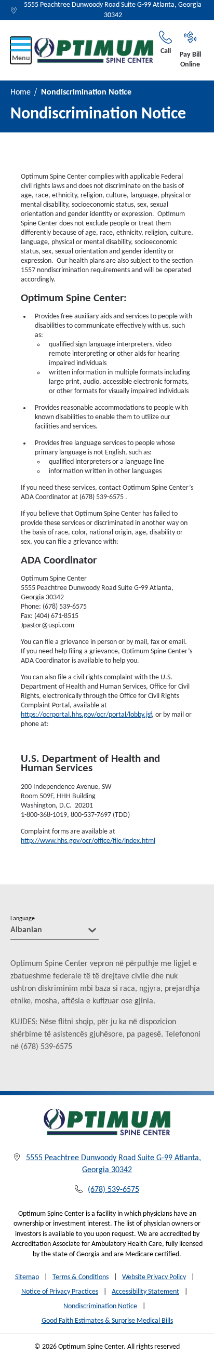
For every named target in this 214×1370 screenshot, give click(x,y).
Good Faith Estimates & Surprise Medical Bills (107, 1321)
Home (20, 92)
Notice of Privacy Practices (59, 1292)
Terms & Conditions (80, 1277)
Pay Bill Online (190, 60)
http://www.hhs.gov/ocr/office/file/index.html (88, 841)
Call (165, 51)
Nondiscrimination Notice (100, 1306)
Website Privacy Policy (154, 1277)
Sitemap (27, 1277)
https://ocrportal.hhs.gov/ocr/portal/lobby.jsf (86, 715)
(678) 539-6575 (113, 1190)
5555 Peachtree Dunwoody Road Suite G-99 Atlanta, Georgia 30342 (113, 10)
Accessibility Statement (145, 1292)
